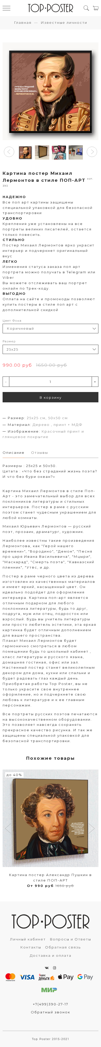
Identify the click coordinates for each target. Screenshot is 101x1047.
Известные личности (64, 22)
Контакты (30, 947)
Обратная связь (63, 947)
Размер (9, 341)
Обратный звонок (50, 1012)
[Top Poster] (50, 8)
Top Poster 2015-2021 (50, 1039)
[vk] (47, 968)
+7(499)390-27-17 (50, 1004)
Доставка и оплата (50, 955)
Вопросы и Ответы (70, 939)
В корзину (51, 397)
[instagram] (54, 968)
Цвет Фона (12, 320)
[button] (9, 152)
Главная (23, 22)
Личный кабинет (28, 939)
